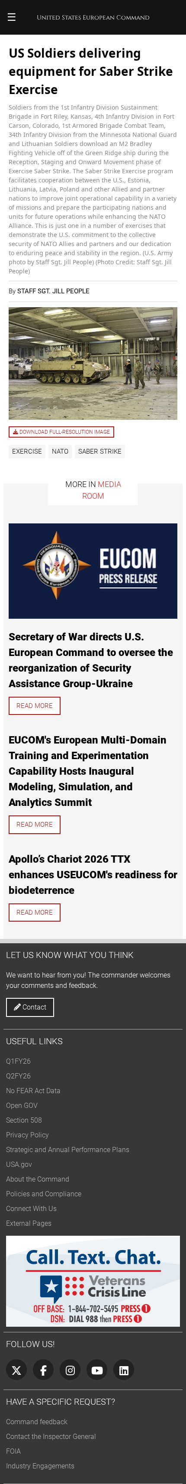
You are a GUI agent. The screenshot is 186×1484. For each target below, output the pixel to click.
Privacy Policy (27, 1135)
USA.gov (19, 1164)
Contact (33, 1007)
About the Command (37, 1179)
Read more (34, 706)
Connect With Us (31, 1209)
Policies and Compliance (43, 1194)
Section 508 (24, 1120)
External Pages (28, 1223)
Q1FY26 (18, 1061)
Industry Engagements (40, 1466)
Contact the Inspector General (51, 1436)
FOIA (13, 1451)
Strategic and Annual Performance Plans (67, 1150)
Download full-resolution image (64, 432)
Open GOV (22, 1105)
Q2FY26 (18, 1076)
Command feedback (36, 1422)
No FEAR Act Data (33, 1091)
